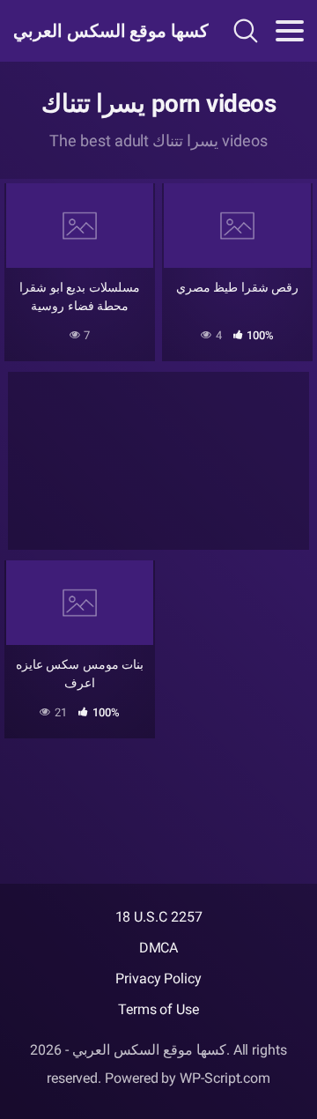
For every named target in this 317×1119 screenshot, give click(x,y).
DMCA (159, 947)
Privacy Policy (158, 978)
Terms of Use (158, 1009)
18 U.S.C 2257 (159, 916)
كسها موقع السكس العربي (100, 30)
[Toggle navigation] (290, 30)
